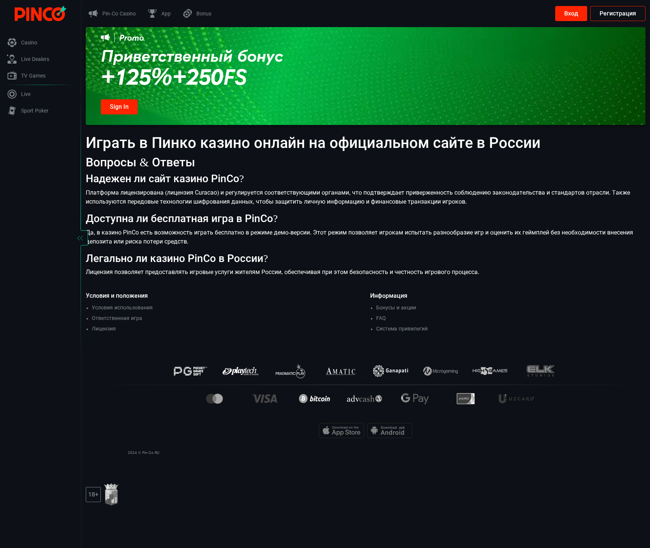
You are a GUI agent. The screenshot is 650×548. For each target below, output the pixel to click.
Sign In (119, 106)
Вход (571, 13)
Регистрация (618, 13)
